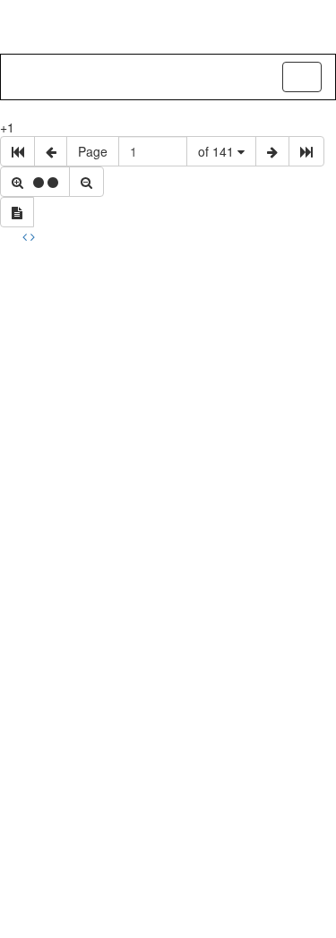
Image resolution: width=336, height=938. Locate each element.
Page (93, 151)
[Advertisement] (168, 422)
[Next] (32, 236)
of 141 (217, 151)
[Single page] (17, 212)
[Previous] (26, 236)
